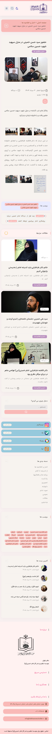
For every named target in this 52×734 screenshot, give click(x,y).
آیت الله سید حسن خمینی (39, 532)
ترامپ (28, 538)
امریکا (13, 535)
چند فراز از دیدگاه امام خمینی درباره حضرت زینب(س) (21, 216)
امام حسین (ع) (42, 535)
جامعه (22, 538)
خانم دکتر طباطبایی (12, 544)
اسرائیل (19, 532)
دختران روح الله (37, 547)
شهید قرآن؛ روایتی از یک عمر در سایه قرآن (25, 586)
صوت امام (44, 490)
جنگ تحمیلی (13, 538)
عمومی (45, 494)
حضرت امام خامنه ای (12, 541)
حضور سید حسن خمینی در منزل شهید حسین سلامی (21, 204)
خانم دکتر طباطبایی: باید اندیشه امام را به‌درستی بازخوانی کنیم (22, 566)
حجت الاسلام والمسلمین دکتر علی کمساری (34, 541)
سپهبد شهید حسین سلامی (29, 208)
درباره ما (43, 629)
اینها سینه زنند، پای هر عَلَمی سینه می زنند (25, 597)
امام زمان (20, 535)
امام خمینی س (30, 535)
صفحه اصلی (41, 22)
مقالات (45, 498)
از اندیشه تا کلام (41, 471)
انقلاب (7, 535)
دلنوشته (45, 486)
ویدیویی (44, 502)
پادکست (44, 478)
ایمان (39, 538)
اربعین (26, 532)
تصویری (45, 482)
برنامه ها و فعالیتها (40, 475)
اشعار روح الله (34, 607)
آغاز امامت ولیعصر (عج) (30, 576)
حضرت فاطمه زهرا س (40, 544)
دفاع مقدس (26, 547)
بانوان (34, 538)
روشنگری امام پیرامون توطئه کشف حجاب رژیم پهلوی (31, 221)
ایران (45, 538)
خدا (45, 547)
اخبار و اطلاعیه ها (28, 22)
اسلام (13, 532)
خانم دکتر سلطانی (25, 544)
